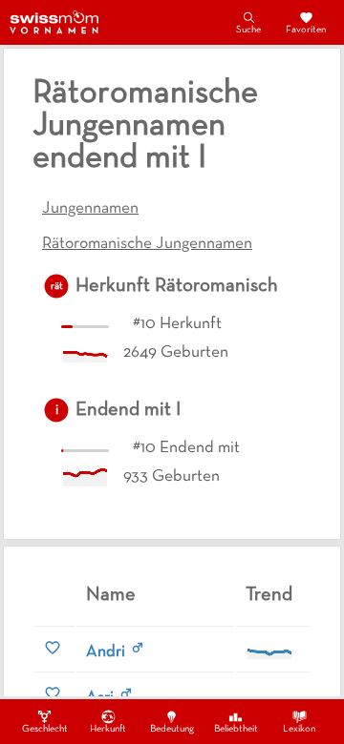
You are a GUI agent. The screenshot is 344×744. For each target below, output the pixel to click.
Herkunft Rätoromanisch (176, 286)
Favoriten (306, 30)
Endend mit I (128, 410)
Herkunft (108, 729)
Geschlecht (45, 729)
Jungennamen (90, 209)
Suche (248, 30)
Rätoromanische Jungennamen (147, 244)
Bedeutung (172, 729)
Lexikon (299, 729)
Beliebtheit (236, 729)
